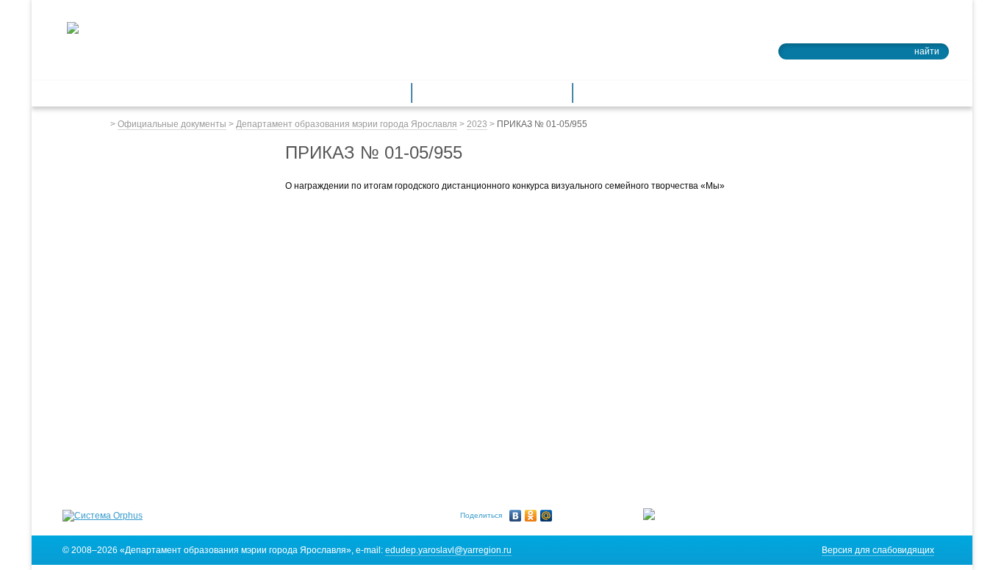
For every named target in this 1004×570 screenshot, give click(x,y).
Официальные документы (172, 124)
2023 (477, 124)
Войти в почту (908, 26)
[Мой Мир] (546, 515)
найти (926, 51)
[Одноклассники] (531, 515)
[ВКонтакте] (515, 515)
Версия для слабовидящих (878, 550)
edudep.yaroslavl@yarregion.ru (448, 550)
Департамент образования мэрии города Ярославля (346, 124)
